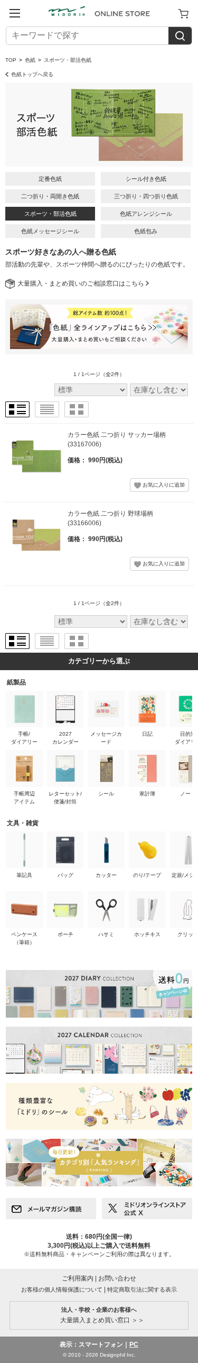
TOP (10, 60)
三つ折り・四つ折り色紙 (146, 196)
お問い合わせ (117, 1278)
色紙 (30, 60)
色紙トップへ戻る (32, 74)
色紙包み (145, 231)
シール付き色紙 (146, 179)
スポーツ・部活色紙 (50, 214)
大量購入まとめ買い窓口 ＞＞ (99, 1314)
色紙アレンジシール (146, 214)
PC (133, 1344)
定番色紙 (50, 179)
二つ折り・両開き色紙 (50, 196)
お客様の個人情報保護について (61, 1289)
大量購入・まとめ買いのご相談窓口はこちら (81, 283)
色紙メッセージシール (50, 231)
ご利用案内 (77, 1278)
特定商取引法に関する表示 (142, 1289)
